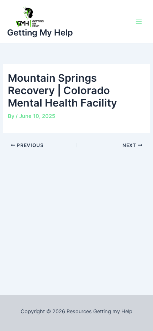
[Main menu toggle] (139, 21)
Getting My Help (40, 32)
